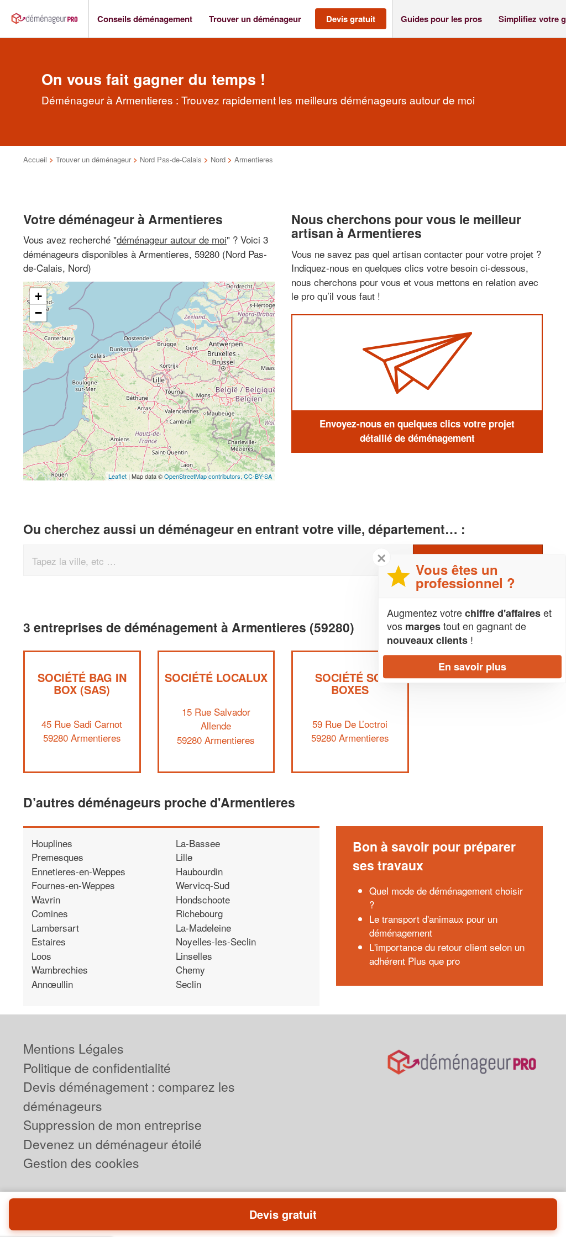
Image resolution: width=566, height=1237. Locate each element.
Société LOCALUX (216, 677)
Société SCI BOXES (350, 683)
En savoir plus (472, 666)
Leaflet (117, 476)
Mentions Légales (73, 1048)
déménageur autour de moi (172, 239)
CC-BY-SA (258, 476)
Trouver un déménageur (93, 159)
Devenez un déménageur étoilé (112, 1144)
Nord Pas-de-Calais (171, 159)
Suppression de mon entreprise (112, 1125)
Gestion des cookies (81, 1163)
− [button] (38, 313)
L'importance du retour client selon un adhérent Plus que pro (447, 954)
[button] (145, 19)
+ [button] (38, 296)
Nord (218, 159)
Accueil (35, 159)
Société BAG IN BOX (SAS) (82, 683)
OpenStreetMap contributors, (204, 476)
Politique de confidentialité (97, 1068)
